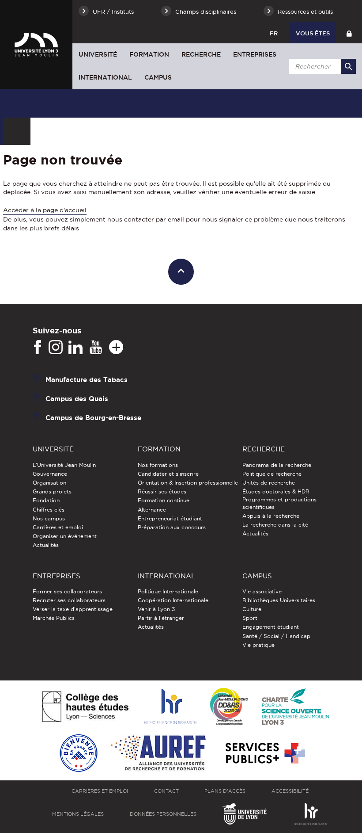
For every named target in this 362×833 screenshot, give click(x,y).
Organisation (49, 482)
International (105, 77)
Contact (166, 791)
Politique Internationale (168, 591)
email (176, 219)
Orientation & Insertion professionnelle (188, 482)
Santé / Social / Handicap (276, 636)
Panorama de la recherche (276, 465)
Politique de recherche (272, 474)
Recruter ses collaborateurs (69, 600)
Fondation (46, 500)
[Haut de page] (181, 272)
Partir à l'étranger (161, 618)
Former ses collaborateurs (67, 591)
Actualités (46, 545)
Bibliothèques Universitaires (278, 600)
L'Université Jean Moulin (64, 465)
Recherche (201, 54)
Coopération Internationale (173, 600)
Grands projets (52, 491)
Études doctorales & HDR (275, 491)
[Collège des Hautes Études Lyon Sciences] (85, 707)
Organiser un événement (65, 536)
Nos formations (158, 465)
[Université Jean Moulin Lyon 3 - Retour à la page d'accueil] (36, 44)
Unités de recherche (268, 482)
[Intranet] (349, 32)
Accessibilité (290, 791)
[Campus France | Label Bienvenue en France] (79, 753)
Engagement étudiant (270, 627)
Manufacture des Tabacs (86, 379)
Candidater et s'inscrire (168, 474)
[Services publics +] (264, 753)
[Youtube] (96, 347)
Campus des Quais (76, 398)
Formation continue (163, 500)
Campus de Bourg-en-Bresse (93, 417)
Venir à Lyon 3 (156, 609)
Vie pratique (258, 645)
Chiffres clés (48, 509)
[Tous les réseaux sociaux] (116, 347)
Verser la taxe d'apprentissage (73, 609)
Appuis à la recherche (270, 516)
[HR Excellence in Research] (170, 707)
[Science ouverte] (295, 707)
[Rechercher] (348, 66)
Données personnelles (163, 814)
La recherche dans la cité (275, 524)
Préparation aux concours (172, 527)
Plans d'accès (224, 791)
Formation (149, 54)
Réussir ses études (162, 491)
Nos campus (49, 518)
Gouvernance (50, 474)
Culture (251, 609)
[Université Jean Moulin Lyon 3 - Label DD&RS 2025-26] (229, 707)
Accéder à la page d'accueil (45, 210)
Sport (249, 618)
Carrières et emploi (58, 527)
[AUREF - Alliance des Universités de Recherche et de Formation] (158, 753)
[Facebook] (37, 347)
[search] (321, 66)
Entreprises (254, 54)
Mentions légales (78, 814)
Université (98, 54)
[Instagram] (56, 347)
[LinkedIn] (75, 347)
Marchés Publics (54, 618)
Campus (158, 77)
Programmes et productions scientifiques (279, 503)
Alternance (152, 509)
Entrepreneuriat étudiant (170, 518)
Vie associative (262, 591)
